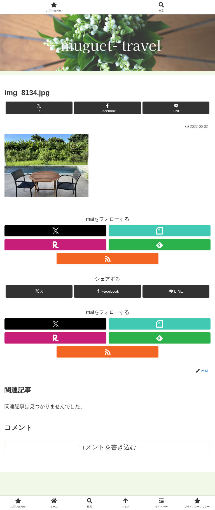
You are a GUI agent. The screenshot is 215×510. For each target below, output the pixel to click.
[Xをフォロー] (55, 230)
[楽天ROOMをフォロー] (55, 244)
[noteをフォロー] (160, 230)
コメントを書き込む (107, 447)
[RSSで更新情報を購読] (107, 258)
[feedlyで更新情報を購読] (160, 244)
